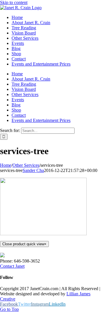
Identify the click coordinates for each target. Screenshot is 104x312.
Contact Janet (12, 266)
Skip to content (13, 2)
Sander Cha (33, 170)
